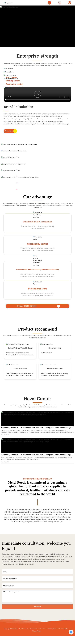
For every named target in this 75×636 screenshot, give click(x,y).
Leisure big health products (19, 143)
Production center (14, 84)
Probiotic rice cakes (20, 354)
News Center (37, 383)
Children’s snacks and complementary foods (26, 137)
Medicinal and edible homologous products (26, 150)
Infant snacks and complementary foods (24, 130)
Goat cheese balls (55, 333)
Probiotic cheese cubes (55, 354)
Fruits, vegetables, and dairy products (23, 163)
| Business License (58, 614)
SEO (66, 614)
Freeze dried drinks (15, 157)
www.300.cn (49, 614)
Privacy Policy (36, 616)
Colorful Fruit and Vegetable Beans (20, 333)
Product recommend (37, 314)
